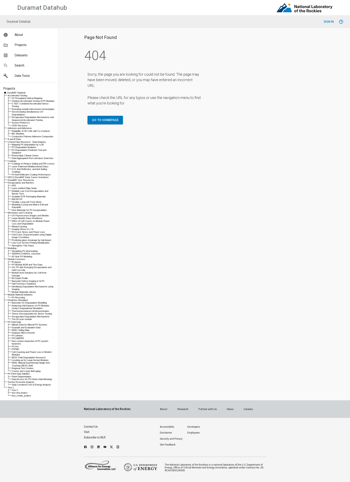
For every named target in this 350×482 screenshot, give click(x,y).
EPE (14, 185)
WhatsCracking (19, 226)
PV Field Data (14, 322)
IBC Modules (18, 133)
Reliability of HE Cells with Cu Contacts (31, 131)
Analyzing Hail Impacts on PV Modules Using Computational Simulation (30, 306)
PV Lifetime (17, 335)
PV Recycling (18, 297)
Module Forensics (16, 259)
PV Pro (15, 346)
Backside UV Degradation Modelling (29, 303)
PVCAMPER (18, 338)
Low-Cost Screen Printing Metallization (30, 243)
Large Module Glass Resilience (27, 218)
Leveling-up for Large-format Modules (30, 360)
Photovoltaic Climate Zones (25, 155)
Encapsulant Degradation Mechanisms (31, 316)
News (230, 409)
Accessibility (167, 426)
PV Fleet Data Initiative (19, 374)
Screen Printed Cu (21, 122)
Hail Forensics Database (24, 283)
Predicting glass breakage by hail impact (31, 240)
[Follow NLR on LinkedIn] (98, 447)
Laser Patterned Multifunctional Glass (30, 166)
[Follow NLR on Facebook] (85, 447)
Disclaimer (166, 432)
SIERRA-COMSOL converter (26, 253)
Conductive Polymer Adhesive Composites (32, 136)
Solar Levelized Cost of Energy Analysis (31, 384)
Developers (193, 426)
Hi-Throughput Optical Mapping (27, 98)
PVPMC (15, 349)
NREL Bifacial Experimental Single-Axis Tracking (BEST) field (31, 364)
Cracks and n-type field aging (26, 371)
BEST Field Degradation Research (29, 357)
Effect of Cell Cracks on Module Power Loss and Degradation (31, 222)
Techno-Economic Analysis (21, 382)
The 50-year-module (22, 319)
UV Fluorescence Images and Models (30, 215)
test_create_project (21, 395)
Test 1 (11, 387)
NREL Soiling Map (20, 330)
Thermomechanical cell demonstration (30, 311)
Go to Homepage (105, 120)
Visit (86, 432)
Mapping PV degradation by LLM (28, 144)
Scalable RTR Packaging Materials (29, 196)
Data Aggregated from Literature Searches (32, 158)
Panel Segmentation (21, 376)
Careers (248, 409)
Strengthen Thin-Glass (23, 245)
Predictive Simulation (18, 300)
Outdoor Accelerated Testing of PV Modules (33, 101)
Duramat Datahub (42, 7)
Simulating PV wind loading (25, 251)
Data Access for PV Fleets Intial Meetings (32, 379)
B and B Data (14, 139)
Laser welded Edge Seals (24, 188)
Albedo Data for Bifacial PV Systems (29, 324)
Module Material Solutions (20, 294)
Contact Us (91, 426)
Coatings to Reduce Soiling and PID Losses (33, 163)
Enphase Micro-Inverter (23, 333)
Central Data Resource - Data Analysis (27, 142)
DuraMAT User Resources (21, 180)
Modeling (12, 248)
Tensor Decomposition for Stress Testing (32, 313)
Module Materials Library (24, 292)
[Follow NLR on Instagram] (92, 447)
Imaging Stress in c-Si (22, 229)
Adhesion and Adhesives (20, 128)
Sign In (329, 21)
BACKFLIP (17, 199)
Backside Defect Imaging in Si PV (28, 281)
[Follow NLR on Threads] (118, 447)
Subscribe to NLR (95, 437)
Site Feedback (167, 444)
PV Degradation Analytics (24, 147)
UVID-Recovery (20, 125)
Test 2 (15, 390)
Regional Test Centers (23, 368)
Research (182, 409)
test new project (19, 393)
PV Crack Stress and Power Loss (28, 232)
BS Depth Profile (20, 278)
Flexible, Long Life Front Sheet (27, 202)
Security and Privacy (171, 438)
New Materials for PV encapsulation (29, 210)
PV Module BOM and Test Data (27, 264)
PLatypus (16, 262)
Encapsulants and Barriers (21, 182)
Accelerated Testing (17, 95)
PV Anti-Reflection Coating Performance (31, 174)
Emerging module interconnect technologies (33, 109)
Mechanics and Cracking (20, 212)
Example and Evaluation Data (26, 327)
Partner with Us (207, 409)
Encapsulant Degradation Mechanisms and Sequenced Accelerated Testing (33, 118)
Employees (193, 432)
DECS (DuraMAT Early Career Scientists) (28, 177)
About (163, 409)
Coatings (12, 161)
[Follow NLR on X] (111, 447)
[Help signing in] (341, 22)
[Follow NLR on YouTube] (105, 447)
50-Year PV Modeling (22, 256)
